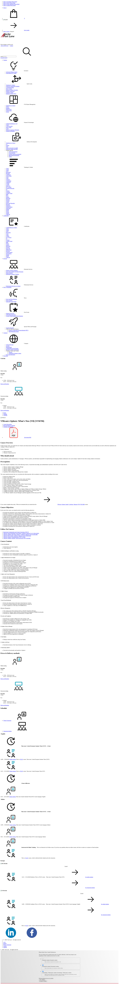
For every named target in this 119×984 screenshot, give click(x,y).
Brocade (8, 173)
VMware (8, 214)
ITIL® (7, 106)
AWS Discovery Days (11, 314)
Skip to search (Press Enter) (9, 3)
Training (5, 60)
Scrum (7, 111)
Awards (7, 346)
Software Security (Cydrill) (12, 148)
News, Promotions (7, 287)
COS (4, 942)
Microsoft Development (14, 155)
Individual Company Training (12, 274)
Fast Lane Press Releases (11, 299)
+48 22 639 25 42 (4, 45)
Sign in (4, 7)
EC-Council (8, 187)
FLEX (21, 759)
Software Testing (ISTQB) (12, 149)
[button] (12, 31)
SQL (7, 146)
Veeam (7, 213)
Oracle (7, 202)
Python (7, 145)
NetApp (8, 199)
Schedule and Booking (8, 426)
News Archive (9, 300)
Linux (7, 128)
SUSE (7, 210)
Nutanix (8, 200)
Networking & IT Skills (11, 73)
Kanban (8, 108)
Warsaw (10, 352)
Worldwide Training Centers (15, 353)
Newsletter (5, 355)
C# (6, 144)
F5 (6, 189)
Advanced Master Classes (11, 72)
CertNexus (8, 174)
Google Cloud (9, 193)
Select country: (6, 31)
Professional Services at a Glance (13, 286)
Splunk (7, 209)
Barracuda (8, 172)
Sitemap (5, 947)
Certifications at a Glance (11, 227)
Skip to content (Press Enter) (9, 5)
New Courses (9, 88)
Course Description (7, 424)
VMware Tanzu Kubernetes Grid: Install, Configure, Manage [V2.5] (21, 533)
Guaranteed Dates (10, 87)
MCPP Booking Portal (14, 331)
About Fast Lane (9, 344)
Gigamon (8, 192)
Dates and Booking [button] (5, 384)
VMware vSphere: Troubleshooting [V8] (14, 537)
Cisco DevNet (12, 153)
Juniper (7, 197)
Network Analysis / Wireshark (12, 130)
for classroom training (90, 887)
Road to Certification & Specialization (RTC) (18, 330)
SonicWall (8, 208)
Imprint (4, 943)
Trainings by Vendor (10, 85)
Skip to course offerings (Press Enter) (11, 4)
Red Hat (8, 204)
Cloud (7, 125)
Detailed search (4, 57)
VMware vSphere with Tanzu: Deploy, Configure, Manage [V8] (20, 534)
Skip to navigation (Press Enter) (10, 1)
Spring (10, 156)
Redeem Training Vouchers (12, 90)
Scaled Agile (9, 110)
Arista (7, 168)
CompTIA (8, 182)
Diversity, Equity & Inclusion (12, 349)
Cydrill (7, 184)
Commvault (8, 181)
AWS (7, 171)
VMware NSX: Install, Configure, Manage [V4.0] (17, 535)
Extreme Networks (10, 188)
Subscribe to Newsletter (11, 301)
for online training (89, 877)
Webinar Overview (10, 313)
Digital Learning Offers (11, 93)
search (2, 56)
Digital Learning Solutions (12, 270)
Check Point (8, 176)
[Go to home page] (11, 43)
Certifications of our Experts (12, 348)
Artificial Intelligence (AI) (11, 123)
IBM (7, 194)
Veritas (7, 212)
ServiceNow (9, 253)
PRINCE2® (8, 109)
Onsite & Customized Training (12, 86)
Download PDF (27, 437)
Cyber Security (9, 126)
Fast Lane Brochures (10, 354)
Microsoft (8, 198)
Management (9, 347)
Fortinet (7, 190)
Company (5, 332)
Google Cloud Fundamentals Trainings (14, 316)
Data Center (8, 127)
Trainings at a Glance (10, 105)
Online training (12, 759)
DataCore (8, 186)
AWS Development (13, 151)
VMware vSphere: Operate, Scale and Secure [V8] (16, 538)
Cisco (7, 177)
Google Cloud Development (15, 154)
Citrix (7, 178)
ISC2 (7, 195)
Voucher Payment (10, 327)
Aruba (7, 169)
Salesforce (8, 205)
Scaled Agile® (9, 207)
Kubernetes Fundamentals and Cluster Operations (16, 532)
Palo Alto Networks (10, 203)
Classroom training (7, 731)
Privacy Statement (7, 944)
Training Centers (9, 92)
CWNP (7, 183)
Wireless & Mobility (10, 131)
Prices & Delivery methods (9, 425)
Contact (11, 45)
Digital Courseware (10, 91)
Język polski (26, 30)
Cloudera (8, 179)
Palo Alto (8, 248)
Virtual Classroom (7, 720)
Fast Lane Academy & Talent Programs (14, 271)
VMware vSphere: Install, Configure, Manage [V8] (71, 504)
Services (5, 258)
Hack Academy (9, 273)
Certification (6, 215)
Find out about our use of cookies (46, 978)
